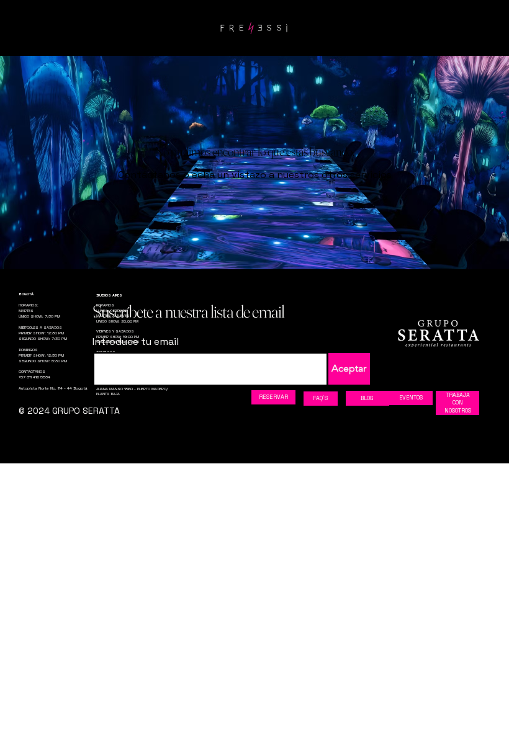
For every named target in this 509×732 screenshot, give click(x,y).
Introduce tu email (135, 342)
